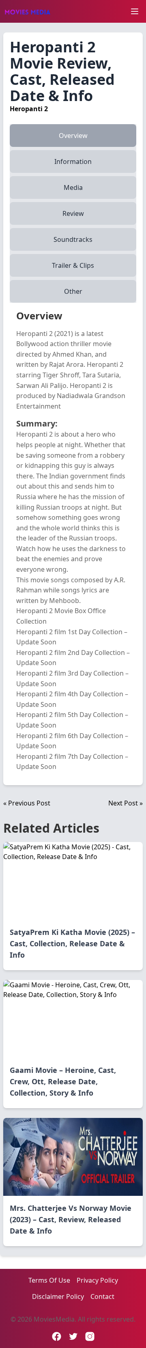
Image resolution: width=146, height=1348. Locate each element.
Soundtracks (73, 239)
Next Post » (125, 803)
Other (73, 291)
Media (73, 187)
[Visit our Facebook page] (57, 1336)
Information (73, 161)
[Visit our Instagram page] (90, 1336)
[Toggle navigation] (135, 11)
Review (73, 213)
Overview (73, 135)
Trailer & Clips (73, 265)
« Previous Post (26, 803)
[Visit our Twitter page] (73, 1336)
